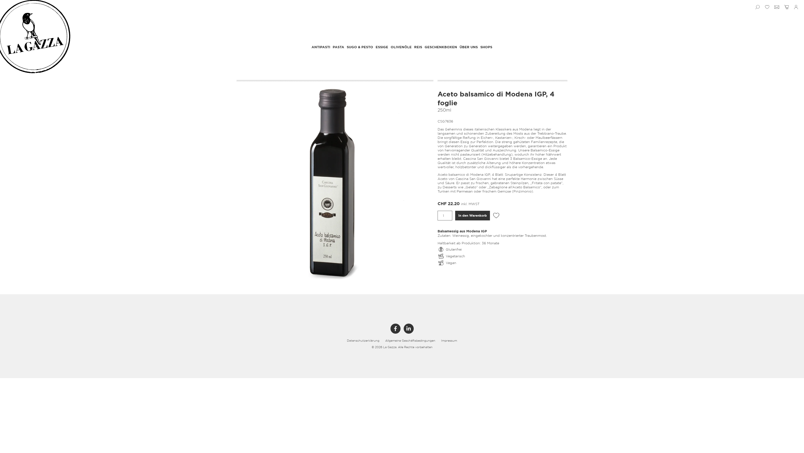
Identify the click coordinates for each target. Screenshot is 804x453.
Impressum (449, 340)
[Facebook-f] (395, 329)
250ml (444, 110)
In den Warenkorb (472, 215)
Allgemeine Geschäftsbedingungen (410, 340)
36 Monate (490, 243)
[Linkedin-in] (409, 329)
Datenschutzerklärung (363, 340)
